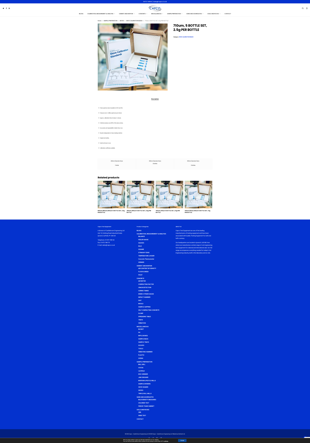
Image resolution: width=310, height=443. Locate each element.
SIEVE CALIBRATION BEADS (134, 20)
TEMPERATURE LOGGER (146, 256)
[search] (303, 8)
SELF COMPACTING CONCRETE (148, 310)
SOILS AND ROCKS (143, 410)
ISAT (140, 300)
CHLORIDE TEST (143, 403)
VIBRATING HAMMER (145, 352)
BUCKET (141, 329)
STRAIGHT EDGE (143, 252)
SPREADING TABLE (144, 316)
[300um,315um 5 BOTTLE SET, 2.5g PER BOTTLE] (169, 194)
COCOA (140, 367)
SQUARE (141, 249)
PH (139, 332)
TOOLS (140, 348)
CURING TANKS (143, 291)
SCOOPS (141, 345)
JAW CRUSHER (143, 377)
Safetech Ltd (181, 434)
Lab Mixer (141, 371)
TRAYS (140, 320)
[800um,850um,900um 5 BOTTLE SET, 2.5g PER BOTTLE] (111, 194)
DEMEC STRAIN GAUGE (146, 294)
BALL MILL (141, 364)
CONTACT (140, 419)
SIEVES (122, 20)
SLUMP (140, 313)
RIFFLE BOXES (143, 335)
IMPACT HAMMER (144, 297)
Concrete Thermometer (146, 259)
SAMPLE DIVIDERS (144, 384)
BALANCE (141, 236)
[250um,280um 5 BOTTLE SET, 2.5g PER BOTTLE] (140, 194)
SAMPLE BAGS (143, 339)
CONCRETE (140, 278)
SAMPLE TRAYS (143, 342)
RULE (140, 246)
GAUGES (141, 243)
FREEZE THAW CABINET (146, 406)
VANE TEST (142, 415)
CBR (139, 412)
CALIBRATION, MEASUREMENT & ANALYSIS (151, 234)
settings (166, 441)
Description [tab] (155, 99)
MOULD (140, 303)
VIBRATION (142, 323)
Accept (182, 440)
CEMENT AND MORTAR (144, 266)
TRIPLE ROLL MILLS (145, 393)
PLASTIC (141, 355)
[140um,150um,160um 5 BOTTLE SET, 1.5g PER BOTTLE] (198, 194)
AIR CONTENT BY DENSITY (147, 268)
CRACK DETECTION (144, 287)
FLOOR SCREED (143, 271)
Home (99, 20)
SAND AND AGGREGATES (145, 397)
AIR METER (142, 281)
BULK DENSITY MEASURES (147, 399)
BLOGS (139, 230)
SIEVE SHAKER (143, 387)
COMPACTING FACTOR (146, 284)
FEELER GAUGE (143, 239)
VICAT (140, 275)
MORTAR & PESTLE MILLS (147, 380)
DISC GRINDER (143, 374)
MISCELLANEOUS (143, 326)
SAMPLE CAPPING (144, 307)
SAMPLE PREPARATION (110, 20)
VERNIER (141, 262)
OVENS (140, 358)
